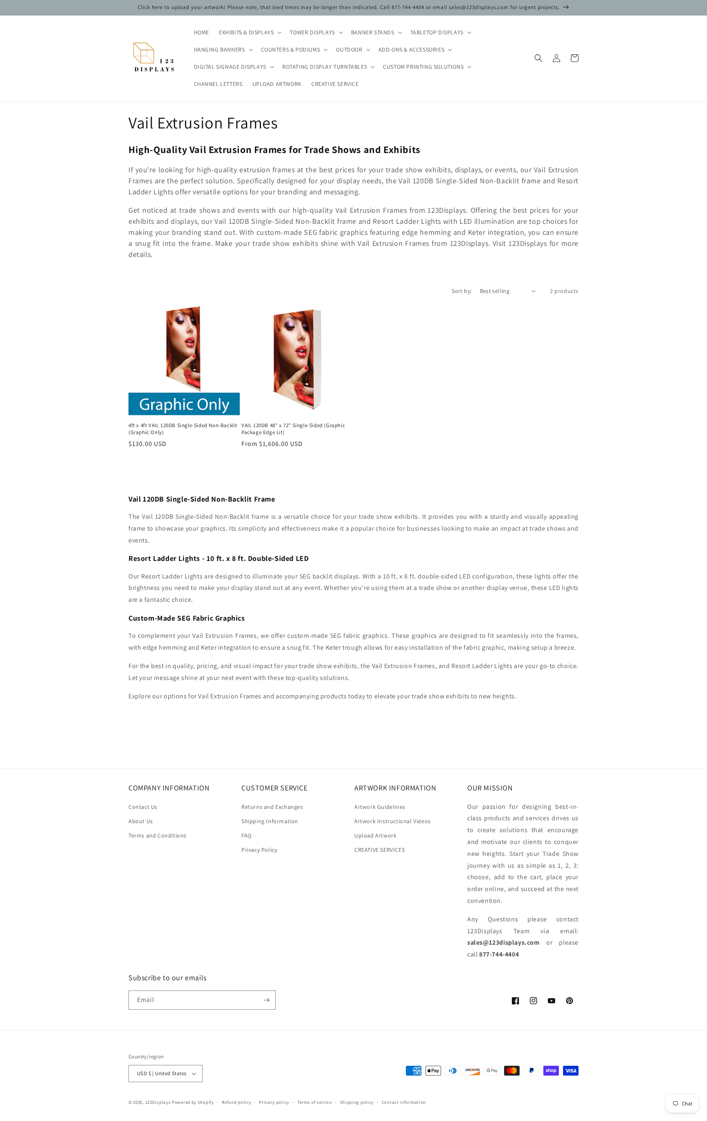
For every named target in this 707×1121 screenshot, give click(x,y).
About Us (140, 821)
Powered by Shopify (193, 1102)
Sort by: (461, 291)
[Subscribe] (266, 1000)
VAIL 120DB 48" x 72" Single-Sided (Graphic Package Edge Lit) (293, 429)
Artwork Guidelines (379, 806)
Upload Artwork (375, 835)
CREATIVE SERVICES (379, 849)
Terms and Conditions (157, 835)
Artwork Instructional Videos (392, 821)
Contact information (404, 1102)
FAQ (246, 835)
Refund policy (236, 1102)
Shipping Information (269, 821)
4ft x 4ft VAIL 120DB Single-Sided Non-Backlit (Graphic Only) (182, 429)
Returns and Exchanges (272, 806)
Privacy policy (274, 1102)
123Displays (158, 1102)
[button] (249, 32)
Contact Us (143, 806)
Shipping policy (357, 1102)
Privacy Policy (259, 849)
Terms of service (314, 1102)
